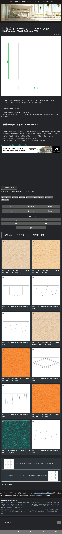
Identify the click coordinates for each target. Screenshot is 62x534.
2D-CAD (9, 197)
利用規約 (49, 493)
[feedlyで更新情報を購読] (46, 223)
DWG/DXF (22, 197)
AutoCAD (16, 197)
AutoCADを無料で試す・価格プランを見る (15, 145)
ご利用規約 (9, 507)
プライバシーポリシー (40, 493)
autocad (42, 197)
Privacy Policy (32, 495)
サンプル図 (30, 197)
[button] (50, 211)
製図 (36, 197)
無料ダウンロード (9, 187)
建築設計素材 (6, 199)
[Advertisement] (31, 168)
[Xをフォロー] (16, 219)
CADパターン (49, 197)
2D (3, 197)
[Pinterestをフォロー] (16, 223)
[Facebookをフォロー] (46, 219)
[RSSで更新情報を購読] (31, 227)
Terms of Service (42, 495)
